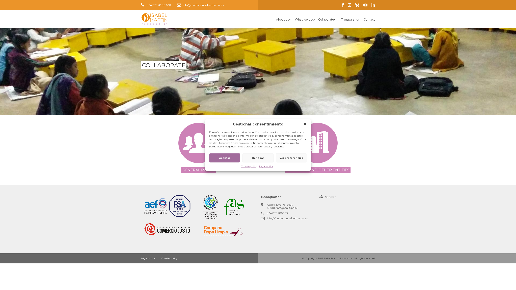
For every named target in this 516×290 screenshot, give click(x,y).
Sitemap (330, 197)
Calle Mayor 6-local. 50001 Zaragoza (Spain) (282, 206)
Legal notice (266, 166)
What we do (303, 19)
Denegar (258, 157)
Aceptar (224, 157)
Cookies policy (249, 166)
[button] (305, 124)
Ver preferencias (291, 157)
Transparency (350, 19)
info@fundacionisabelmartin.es (203, 5)
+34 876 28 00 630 (159, 5)
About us (282, 19)
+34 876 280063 (277, 213)
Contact (369, 19)
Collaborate (326, 19)
